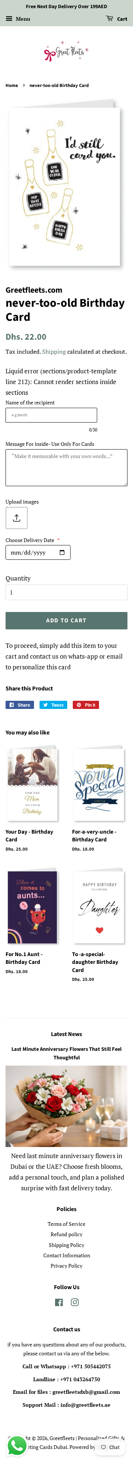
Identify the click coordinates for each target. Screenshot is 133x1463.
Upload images (22, 501)
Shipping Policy (66, 1244)
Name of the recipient (30, 402)
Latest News (66, 1034)
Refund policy (66, 1234)
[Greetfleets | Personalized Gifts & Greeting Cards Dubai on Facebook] (59, 1303)
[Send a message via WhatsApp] (17, 1445)
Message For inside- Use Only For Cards (50, 443)
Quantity (18, 578)
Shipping (54, 351)
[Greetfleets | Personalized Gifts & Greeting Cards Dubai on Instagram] (75, 1303)
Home (12, 85)
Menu (22, 18)
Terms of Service (66, 1223)
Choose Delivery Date (33, 540)
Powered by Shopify (92, 1446)
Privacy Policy (66, 1265)
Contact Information (66, 1255)
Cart (121, 19)
